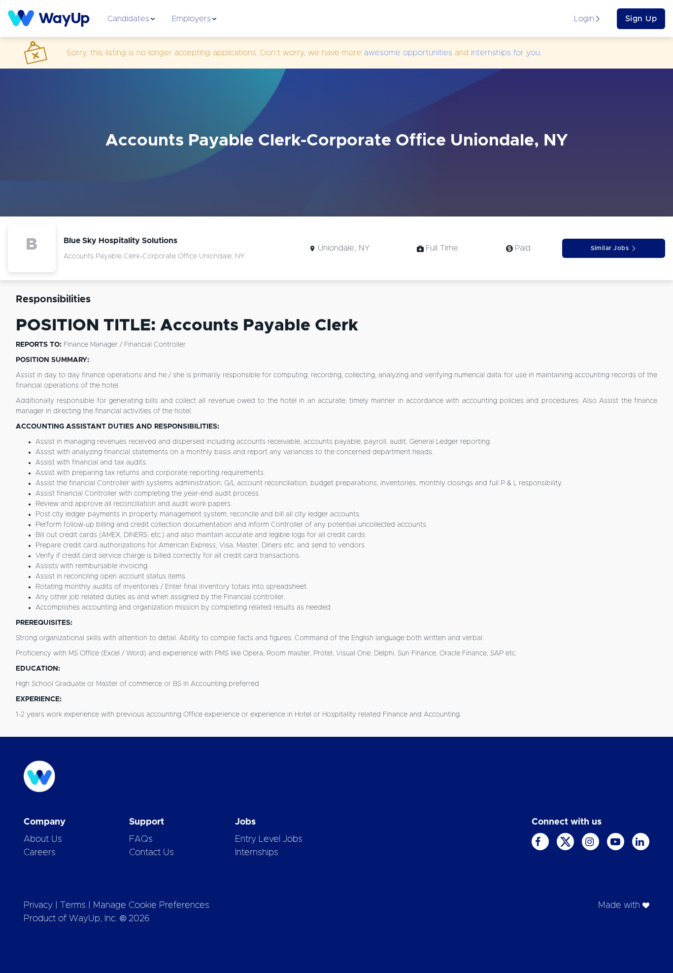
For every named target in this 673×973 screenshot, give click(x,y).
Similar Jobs (610, 248)
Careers (40, 852)
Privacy (38, 905)
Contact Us (151, 852)
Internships (256, 852)
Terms (73, 905)
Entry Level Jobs (269, 839)
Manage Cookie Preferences (151, 905)
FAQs (141, 839)
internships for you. (506, 53)
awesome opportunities (408, 53)
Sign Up (641, 19)
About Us (43, 839)
